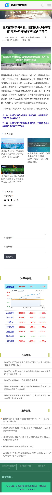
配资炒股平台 (25, 465)
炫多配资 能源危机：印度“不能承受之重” (21, 380)
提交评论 (9, 256)
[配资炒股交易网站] (16, 5)
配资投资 (41, 465)
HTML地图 (42, 486)
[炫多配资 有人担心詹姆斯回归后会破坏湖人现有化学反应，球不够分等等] (12, 169)
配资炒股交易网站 (9, 467)
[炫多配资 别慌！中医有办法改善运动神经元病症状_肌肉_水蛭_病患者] (12, 143)
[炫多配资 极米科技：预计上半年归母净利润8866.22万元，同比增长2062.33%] (39, 144)
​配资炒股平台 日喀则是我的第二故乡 (18, 446)
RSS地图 (33, 486)
